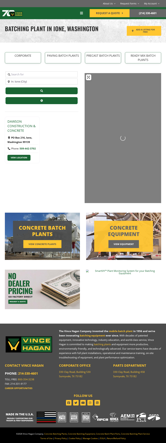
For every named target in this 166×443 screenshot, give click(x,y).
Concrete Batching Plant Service (135, 433)
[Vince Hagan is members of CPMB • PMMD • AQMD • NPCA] (83, 412)
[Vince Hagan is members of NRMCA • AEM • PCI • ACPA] (135, 412)
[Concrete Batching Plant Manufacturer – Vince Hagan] (29, 336)
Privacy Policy (61, 438)
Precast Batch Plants (103, 56)
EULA (102, 438)
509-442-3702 (28, 148)
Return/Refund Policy (116, 438)
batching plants (102, 344)
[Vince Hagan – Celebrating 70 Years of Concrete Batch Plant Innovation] (12, 10)
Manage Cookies (90, 438)
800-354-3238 (26, 379)
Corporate (23, 56)
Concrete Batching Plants (55, 433)
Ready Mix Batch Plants (143, 58)
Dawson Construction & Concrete (21, 126)
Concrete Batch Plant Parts (108, 433)
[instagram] (90, 402)
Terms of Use (46, 438)
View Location (19, 157)
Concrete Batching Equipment (81, 433)
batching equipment (92, 335)
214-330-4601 (28, 373)
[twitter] (76, 402)
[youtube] (83, 402)
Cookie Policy (75, 438)
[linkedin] (97, 402)
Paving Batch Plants (63, 56)
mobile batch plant (121, 331)
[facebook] (68, 402)
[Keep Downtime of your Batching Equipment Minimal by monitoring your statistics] (123, 270)
